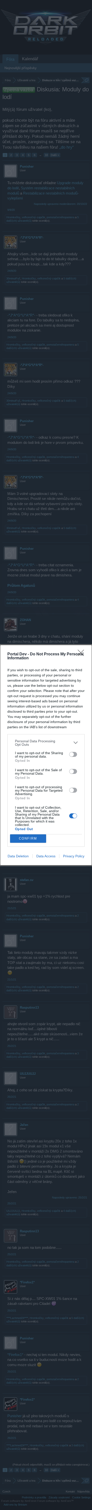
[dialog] (46, 755)
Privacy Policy (73, 856)
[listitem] (46, 742)
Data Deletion (18, 856)
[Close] (82, 654)
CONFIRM (28, 838)
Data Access (45, 856)
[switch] (73, 754)
